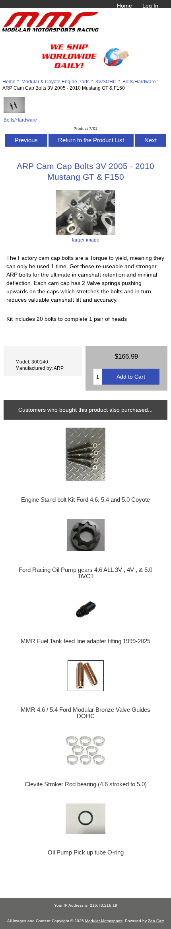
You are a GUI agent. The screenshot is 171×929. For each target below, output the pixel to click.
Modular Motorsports (103, 921)
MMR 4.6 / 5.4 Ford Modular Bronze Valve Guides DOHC (85, 713)
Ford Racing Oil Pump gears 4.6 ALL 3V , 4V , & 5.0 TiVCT (85, 573)
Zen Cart (156, 921)
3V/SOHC (106, 81)
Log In (150, 5)
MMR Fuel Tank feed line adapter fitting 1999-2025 (85, 641)
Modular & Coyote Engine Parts (55, 81)
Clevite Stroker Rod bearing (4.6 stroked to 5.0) (86, 784)
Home (124, 5)
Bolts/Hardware (139, 81)
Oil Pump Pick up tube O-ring (86, 852)
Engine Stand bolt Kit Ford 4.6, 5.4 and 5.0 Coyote (85, 500)
